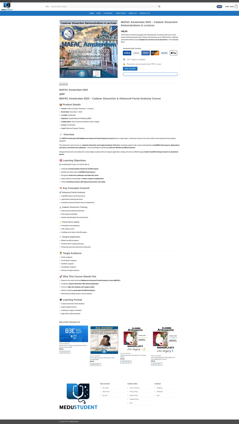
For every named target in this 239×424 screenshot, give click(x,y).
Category (108, 13)
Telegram (159, 388)
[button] (219, 6)
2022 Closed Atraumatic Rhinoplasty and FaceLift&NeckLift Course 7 (163, 358)
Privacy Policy (134, 391)
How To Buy (121, 13)
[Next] (179, 351)
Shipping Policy (134, 399)
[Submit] (159, 6)
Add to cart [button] (65, 352)
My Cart (105, 395)
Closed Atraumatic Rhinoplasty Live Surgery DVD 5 (133, 356)
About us (133, 13)
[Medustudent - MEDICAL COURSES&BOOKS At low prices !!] (10, 6)
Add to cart (130, 68)
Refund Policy (134, 395)
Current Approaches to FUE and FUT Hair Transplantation (102, 358)
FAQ (131, 403)
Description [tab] (63, 85)
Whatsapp (160, 391)
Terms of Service (135, 388)
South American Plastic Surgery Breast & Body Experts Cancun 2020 (73, 346)
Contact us (144, 13)
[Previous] (59, 351)
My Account (106, 391)
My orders (106, 388)
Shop (99, 13)
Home (91, 13)
